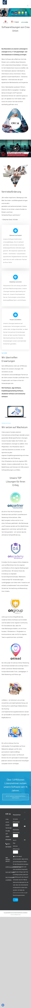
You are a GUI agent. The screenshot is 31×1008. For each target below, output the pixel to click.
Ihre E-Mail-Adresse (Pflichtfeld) (16, 844)
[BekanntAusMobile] (15, 21)
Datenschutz (18, 914)
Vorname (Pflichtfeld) (16, 820)
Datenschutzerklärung (19, 892)
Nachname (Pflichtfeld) (16, 831)
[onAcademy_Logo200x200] (16, 543)
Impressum (12, 914)
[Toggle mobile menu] (28, 6)
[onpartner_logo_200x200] (15, 493)
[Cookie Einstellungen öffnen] (3, 1006)
